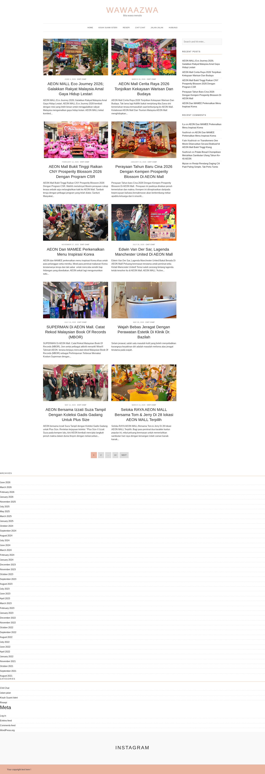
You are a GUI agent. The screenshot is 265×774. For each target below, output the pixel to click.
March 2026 (6, 487)
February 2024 (7, 555)
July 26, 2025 (138, 244)
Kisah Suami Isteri (108, 28)
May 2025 (5, 511)
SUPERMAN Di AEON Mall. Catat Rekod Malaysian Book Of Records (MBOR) (75, 332)
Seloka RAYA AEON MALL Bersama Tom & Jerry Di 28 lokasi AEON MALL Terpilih (144, 414)
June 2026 (5, 482)
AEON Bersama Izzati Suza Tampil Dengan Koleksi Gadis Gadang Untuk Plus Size (76, 414)
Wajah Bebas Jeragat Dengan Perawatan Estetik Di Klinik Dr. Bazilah (144, 332)
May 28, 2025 (138, 322)
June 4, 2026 (70, 79)
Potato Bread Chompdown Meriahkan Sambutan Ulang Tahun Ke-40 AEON (201, 155)
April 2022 (5, 651)
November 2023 (8, 569)
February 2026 (7, 492)
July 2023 (5, 589)
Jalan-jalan (157, 28)
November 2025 (8, 502)
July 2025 (5, 506)
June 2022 (5, 647)
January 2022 (6, 656)
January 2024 (6, 560)
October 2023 (6, 574)
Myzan (185, 163)
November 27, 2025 (70, 244)
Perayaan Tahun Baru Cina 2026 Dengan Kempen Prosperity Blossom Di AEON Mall (143, 171)
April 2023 (5, 598)
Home (90, 28)
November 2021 (8, 661)
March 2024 (6, 550)
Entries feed (6, 720)
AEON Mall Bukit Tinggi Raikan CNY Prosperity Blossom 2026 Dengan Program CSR (75, 171)
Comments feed (7, 725)
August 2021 (6, 676)
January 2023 (6, 613)
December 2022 (8, 618)
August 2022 (6, 637)
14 (115, 455)
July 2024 (5, 540)
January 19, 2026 (138, 162)
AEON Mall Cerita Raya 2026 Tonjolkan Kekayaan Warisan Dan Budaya (144, 89)
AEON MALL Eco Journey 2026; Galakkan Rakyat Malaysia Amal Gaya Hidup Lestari (75, 89)
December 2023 (8, 564)
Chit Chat (140, 28)
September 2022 (8, 632)
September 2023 (8, 579)
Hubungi (173, 28)
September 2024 (8, 531)
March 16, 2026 (138, 79)
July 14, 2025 (70, 322)
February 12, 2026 (70, 162)
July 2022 (5, 642)
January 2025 (6, 521)
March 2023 (6, 603)
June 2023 (5, 593)
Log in (3, 716)
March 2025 (6, 516)
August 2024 (6, 535)
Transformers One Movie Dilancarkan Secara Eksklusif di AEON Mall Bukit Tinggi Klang (201, 143)
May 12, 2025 (70, 405)
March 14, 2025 (138, 405)
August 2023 (6, 584)
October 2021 (6, 666)
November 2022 (8, 622)
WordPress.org (7, 730)
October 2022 (6, 627)
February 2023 (7, 608)
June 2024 (5, 545)
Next (124, 455)
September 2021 (8, 671)
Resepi (126, 28)
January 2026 (6, 497)
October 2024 (6, 526)
